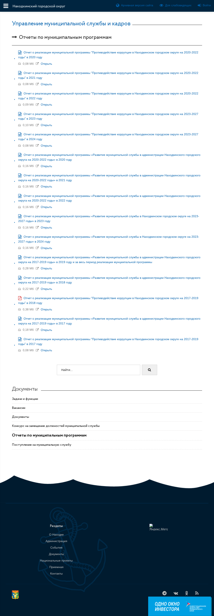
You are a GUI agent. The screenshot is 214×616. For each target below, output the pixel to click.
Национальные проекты (56, 560)
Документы (20, 417)
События (56, 547)
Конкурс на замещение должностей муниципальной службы (56, 426)
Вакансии (18, 408)
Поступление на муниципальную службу (41, 444)
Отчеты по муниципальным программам (49, 435)
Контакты (56, 573)
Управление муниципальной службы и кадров (71, 23)
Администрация (56, 541)
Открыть (46, 63)
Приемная (56, 567)
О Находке (56, 534)
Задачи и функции (25, 398)
